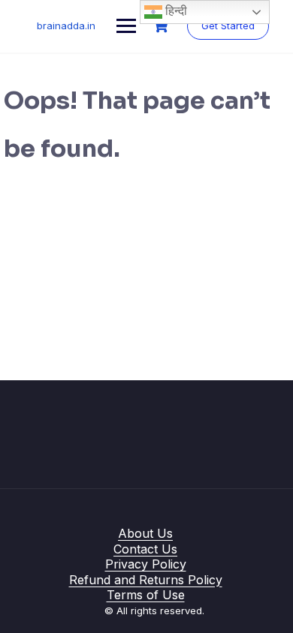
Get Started (228, 26)
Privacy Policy (145, 564)
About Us (145, 533)
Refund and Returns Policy (145, 579)
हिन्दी (174, 10)
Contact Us (145, 549)
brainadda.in (66, 26)
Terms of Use (146, 594)
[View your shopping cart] (162, 26)
